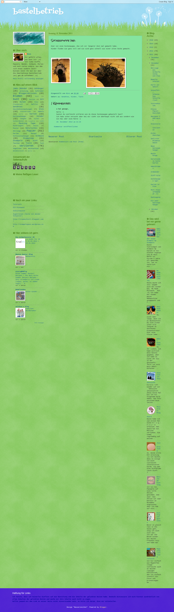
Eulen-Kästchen (155, 134)
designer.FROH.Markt (155, 118)
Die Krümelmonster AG (25, 237)
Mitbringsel (18, 126)
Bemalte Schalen (155, 80)
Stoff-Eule (155, 175)
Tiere (80, 97)
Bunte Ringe (154, 155)
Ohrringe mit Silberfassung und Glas (155, 72)
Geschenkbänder (158, 310)
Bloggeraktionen (28, 93)
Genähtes (65, 97)
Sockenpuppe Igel (155, 180)
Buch (37, 96)
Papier (31, 130)
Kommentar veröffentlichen (66, 127)
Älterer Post (134, 136)
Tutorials (17, 204)
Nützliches (31, 128)
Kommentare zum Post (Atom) (71, 142)
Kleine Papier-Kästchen (155, 111)
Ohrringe (17, 131)
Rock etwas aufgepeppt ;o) (155, 192)
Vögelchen (17, 148)
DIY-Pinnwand (18, 207)
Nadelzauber (21, 290)
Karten (33, 114)
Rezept (34, 133)
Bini (29, 54)
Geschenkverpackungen (22, 109)
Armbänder (155, 172)
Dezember (155, 58)
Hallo (21, 114)
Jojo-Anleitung (158, 447)
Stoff (35, 141)
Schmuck (40, 136)
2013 (151, 47)
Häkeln (41, 111)
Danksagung (155, 197)
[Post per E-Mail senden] (85, 93)
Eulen (23, 102)
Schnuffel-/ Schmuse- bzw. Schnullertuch (155, 95)
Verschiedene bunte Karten (155, 161)
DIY (42, 99)
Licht (42, 121)
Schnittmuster (19, 211)
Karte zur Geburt (155, 86)
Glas (41, 109)
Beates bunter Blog (24, 254)
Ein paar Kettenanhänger (155, 203)
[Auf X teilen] (94, 93)
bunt (16, 99)
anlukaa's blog (22, 307)
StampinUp (28, 138)
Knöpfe (23, 119)
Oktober (154, 209)
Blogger (103, 607)
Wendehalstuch (18, 151)
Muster (16, 128)
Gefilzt (34, 104)
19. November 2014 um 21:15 (68, 122)
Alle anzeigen (39, 322)
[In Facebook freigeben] (96, 93)
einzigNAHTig (21, 271)
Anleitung (24, 91)
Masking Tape (27, 123)
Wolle (30, 151)
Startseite (95, 136)
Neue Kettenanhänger (155, 148)
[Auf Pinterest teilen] (98, 93)
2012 (151, 51)
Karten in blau (155, 185)
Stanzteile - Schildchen (155, 127)
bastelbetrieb (38, 11)
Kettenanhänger (19, 116)
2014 (151, 44)
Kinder (74, 97)
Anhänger (39, 88)
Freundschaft (18, 104)
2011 (151, 54)
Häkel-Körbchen (158, 342)
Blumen (17, 96)
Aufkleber (39, 91)
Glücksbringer (25, 111)
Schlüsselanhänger (21, 136)
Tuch (42, 143)
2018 (151, 40)
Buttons (32, 99)
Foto (36, 102)
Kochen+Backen (18, 121)
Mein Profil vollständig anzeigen (28, 79)
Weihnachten (33, 148)
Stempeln (17, 141)
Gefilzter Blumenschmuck (155, 141)
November (155, 63)
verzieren (26, 145)
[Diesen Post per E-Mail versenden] (89, 93)
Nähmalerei (30, 256)
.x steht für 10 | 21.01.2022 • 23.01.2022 (33, 241)
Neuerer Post (56, 136)
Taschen (16, 143)
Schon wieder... (33, 292)
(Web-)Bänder (20, 88)
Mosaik (35, 126)
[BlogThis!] (91, 93)
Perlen (16, 133)
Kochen (36, 119)
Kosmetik (31, 121)
